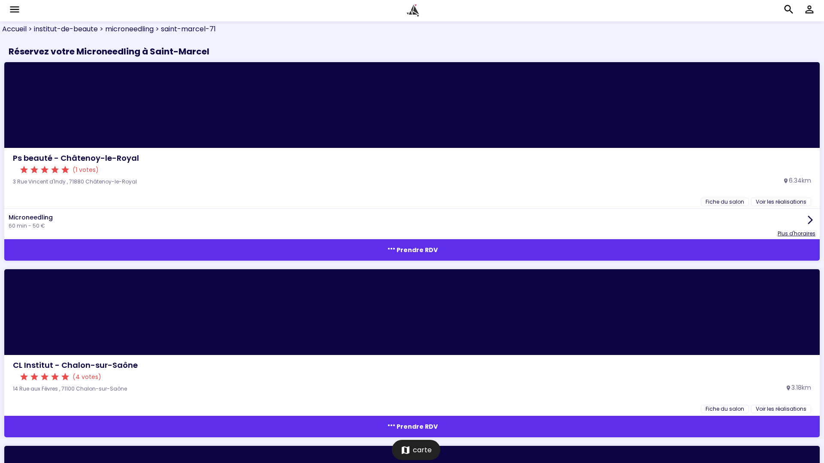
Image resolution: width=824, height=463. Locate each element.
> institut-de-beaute (62, 29)
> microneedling (126, 29)
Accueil (14, 29)
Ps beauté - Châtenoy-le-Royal (76, 158)
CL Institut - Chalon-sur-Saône (75, 365)
